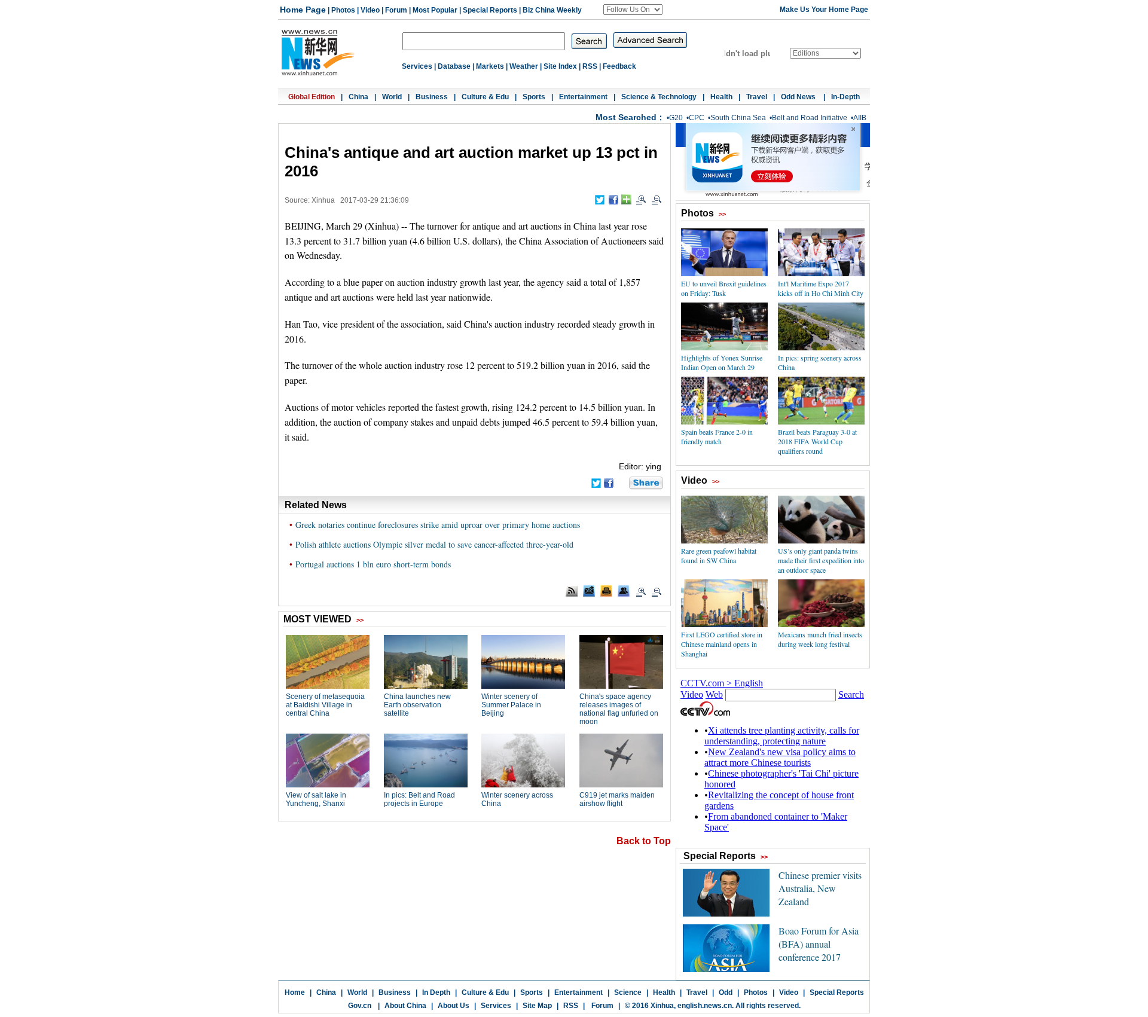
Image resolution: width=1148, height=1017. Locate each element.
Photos (343, 10)
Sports (534, 97)
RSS (589, 66)
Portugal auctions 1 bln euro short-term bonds (373, 564)
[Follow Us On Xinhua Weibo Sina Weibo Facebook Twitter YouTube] (632, 9)
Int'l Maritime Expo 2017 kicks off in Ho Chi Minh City (820, 288)
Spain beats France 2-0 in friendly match (717, 436)
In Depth (436, 992)
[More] (626, 199)
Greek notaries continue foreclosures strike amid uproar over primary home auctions (437, 524)
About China (405, 1005)
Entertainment (583, 97)
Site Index (560, 66)
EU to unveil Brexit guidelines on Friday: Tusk (724, 288)
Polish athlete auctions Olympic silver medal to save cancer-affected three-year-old (434, 544)
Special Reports (490, 10)
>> (722, 214)
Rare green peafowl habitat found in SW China (718, 555)
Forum (396, 10)
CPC (696, 118)
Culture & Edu (485, 97)
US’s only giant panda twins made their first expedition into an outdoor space (821, 560)
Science (628, 992)
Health (721, 97)
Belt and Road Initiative (809, 118)
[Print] (606, 591)
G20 (676, 118)
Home (295, 992)
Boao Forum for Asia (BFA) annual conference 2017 (818, 943)
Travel (756, 97)
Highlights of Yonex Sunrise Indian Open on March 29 (721, 362)
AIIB (859, 118)
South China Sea (738, 118)
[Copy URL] (624, 591)
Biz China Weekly (552, 10)
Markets (490, 66)
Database (454, 66)
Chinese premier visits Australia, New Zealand (820, 888)
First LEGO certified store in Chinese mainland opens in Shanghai (721, 644)
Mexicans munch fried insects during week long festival (820, 639)
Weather (523, 66)
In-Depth (845, 97)
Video (370, 10)
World (392, 97)
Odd (725, 992)
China (358, 97)
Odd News (799, 97)
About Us (453, 1005)
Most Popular (435, 10)
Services (417, 66)
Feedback (619, 66)
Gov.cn (359, 1005)
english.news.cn (704, 1005)
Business (432, 97)
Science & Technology (659, 97)
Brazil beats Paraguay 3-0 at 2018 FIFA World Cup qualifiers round (817, 441)
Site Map (537, 1005)
